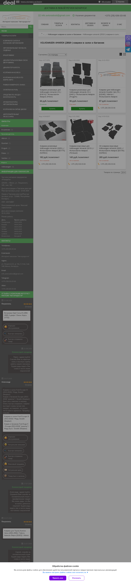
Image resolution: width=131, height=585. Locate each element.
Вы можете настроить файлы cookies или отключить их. (65, 572)
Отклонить (76, 578)
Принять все (58, 578)
